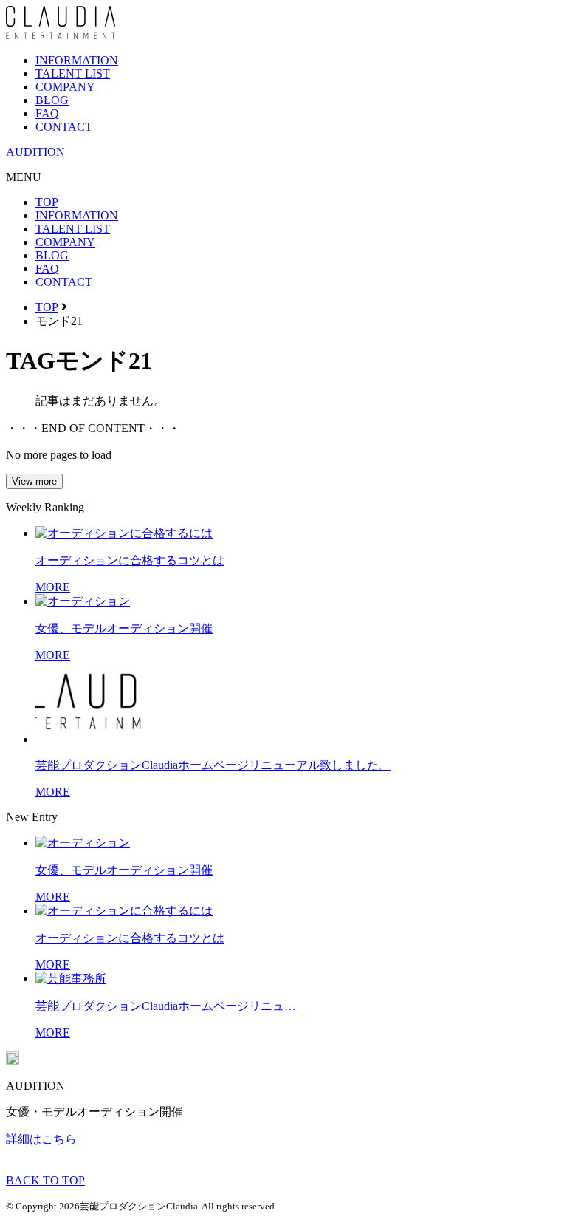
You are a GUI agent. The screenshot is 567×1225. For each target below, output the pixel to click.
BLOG (52, 100)
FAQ (47, 113)
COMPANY (65, 87)
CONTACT (63, 126)
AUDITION (35, 152)
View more (34, 481)
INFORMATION (76, 60)
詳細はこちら (41, 1139)
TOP (46, 202)
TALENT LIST (72, 73)
